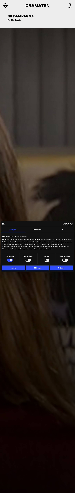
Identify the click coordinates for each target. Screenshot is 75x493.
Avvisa (14, 268)
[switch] (28, 260)
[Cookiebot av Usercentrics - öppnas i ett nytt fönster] (64, 224)
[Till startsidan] (5, 5)
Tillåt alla (61, 268)
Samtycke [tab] (13, 229)
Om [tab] (62, 229)
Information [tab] (37, 229)
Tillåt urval (37, 268)
